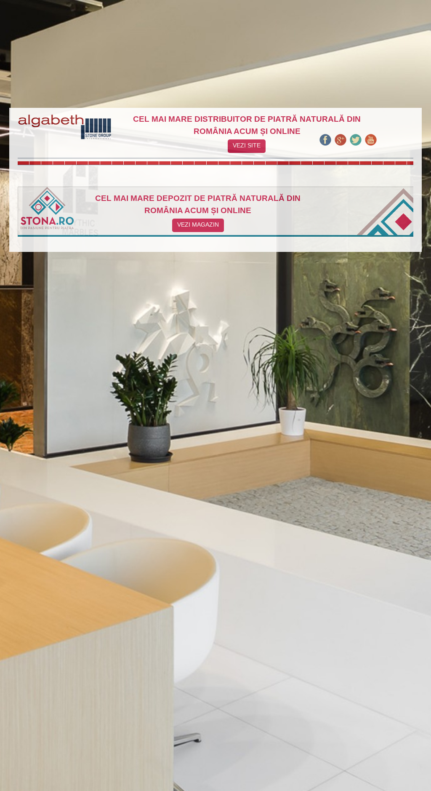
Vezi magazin (198, 224)
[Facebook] (325, 144)
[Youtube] (371, 144)
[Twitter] (355, 144)
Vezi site (247, 145)
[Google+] (340, 144)
